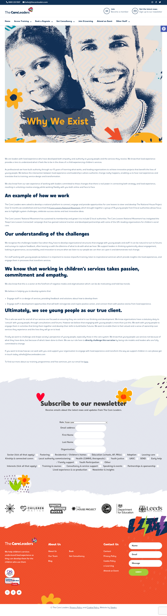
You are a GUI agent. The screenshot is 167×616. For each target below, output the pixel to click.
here (86, 362)
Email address (68, 428)
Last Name (67, 442)
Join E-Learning (85, 21)
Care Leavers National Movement (65, 208)
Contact (107, 551)
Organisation (68, 449)
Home (7, 21)
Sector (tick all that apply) (21, 455)
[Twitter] (160, 2)
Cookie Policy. (93, 608)
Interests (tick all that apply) (22, 466)
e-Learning (109, 566)
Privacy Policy (110, 556)
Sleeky (114, 608)
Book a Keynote (42, 21)
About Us (52, 551)
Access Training (21, 21)
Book (71, 551)
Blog (50, 561)
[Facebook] (156, 2)
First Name (67, 435)
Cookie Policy (110, 561)
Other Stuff (121, 21)
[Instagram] (152, 2)
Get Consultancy (64, 21)
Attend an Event (104, 21)
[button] (164, 29)
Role (62, 422)
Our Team (53, 556)
